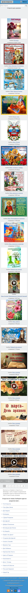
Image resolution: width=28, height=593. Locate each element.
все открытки (7, 2)
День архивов (16, 372)
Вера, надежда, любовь (16, 167)
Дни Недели (6, 510)
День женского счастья (16, 193)
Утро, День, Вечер (8, 507)
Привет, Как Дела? (8, 534)
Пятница (16, 40)
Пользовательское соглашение (14, 585)
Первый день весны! (16, 269)
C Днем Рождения (8, 517)
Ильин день (16, 117)
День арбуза (16, 321)
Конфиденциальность (13, 583)
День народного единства (16, 244)
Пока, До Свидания (8, 569)
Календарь (6, 514)
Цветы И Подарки (8, 555)
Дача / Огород (7, 562)
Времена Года (7, 545)
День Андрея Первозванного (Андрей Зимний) (14, 296)
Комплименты (7, 558)
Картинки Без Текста (9, 552)
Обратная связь (23, 578)
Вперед (20, 481)
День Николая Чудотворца (16, 66)
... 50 (23, 486)
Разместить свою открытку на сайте (14, 580)
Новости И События (8, 565)
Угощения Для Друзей (9, 538)
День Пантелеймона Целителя (16, 218)
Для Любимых (7, 548)
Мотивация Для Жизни (9, 528)
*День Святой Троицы (16, 91)
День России (16, 142)
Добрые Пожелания (8, 524)
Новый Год (6, 572)
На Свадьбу (6, 531)
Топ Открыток (7, 504)
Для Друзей (6, 521)
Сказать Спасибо (8, 541)
